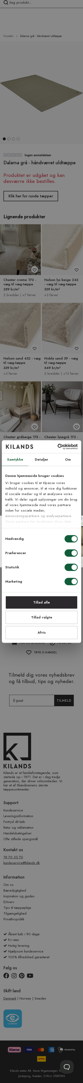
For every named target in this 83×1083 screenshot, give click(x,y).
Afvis (42, 632)
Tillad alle (41, 602)
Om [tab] (68, 459)
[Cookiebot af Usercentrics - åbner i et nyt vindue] (58, 447)
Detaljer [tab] (41, 459)
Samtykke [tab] (15, 459)
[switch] (71, 553)
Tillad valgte (41, 617)
